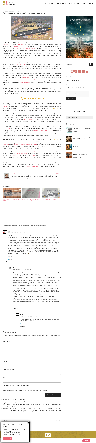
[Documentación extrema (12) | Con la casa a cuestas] (51, 193)
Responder (10, 262)
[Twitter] (59, 174)
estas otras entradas (32, 166)
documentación (9, 215)
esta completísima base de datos (43, 130)
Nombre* (68, 84)
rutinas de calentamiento (32, 143)
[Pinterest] (87, 71)
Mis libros (51, 3)
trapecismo (33, 105)
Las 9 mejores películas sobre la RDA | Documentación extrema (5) (11, 199)
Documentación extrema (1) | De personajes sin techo (30, 199)
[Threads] (83, 71)
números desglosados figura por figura (25, 144)
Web (4, 377)
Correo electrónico (9, 369)
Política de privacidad (22, 385)
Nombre (5, 361)
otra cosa (20, 44)
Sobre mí (90, 3)
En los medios (77, 3)
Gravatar (22, 404)
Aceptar (86, 440)
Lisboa (33, 155)
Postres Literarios (84, 140)
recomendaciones (28, 119)
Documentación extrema (12, 213)
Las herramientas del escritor (84, 133)
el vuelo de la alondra (22, 215)
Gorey (9, 231)
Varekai (14, 155)
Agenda (85, 3)
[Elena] (7, 178)
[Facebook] (57, 174)
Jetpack (14, 404)
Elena (19, 11)
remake (17, 48)
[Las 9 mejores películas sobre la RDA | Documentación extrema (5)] (12, 193)
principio (33, 79)
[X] (76, 71)
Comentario (7, 341)
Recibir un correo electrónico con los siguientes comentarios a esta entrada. (25, 390)
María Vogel (76, 140)
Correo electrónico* (71, 77)
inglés (12, 143)
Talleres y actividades (60, 3)
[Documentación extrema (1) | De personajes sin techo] (31, 193)
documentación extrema (17, 81)
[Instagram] (80, 71)
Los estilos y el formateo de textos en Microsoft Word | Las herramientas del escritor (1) (82, 129)
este (23, 114)
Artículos (70, 3)
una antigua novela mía (29, 48)
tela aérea (53, 105)
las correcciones (27, 77)
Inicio (45, 3)
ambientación (21, 64)
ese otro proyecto (25, 82)
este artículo (6, 128)
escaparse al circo (21, 153)
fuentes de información (36, 152)
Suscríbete (7, 438)
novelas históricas (19, 46)
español (5, 143)
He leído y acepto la (17, 385)
